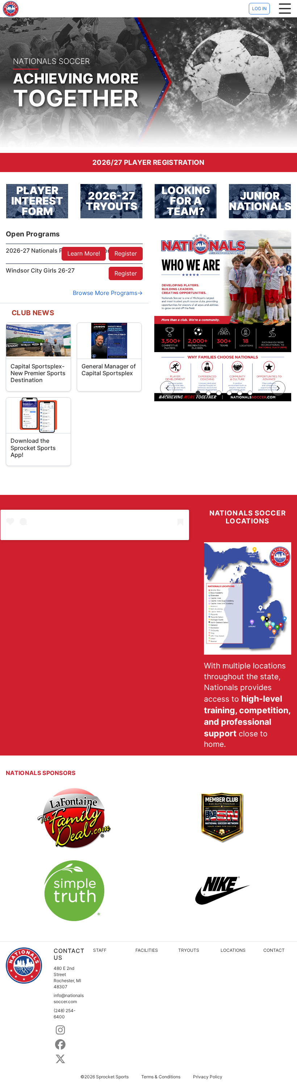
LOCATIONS (233, 950)
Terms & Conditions (160, 1076)
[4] (229, 392)
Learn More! (83, 253)
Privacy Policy (207, 1076)
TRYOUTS (188, 950)
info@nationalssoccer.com (69, 998)
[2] (208, 392)
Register (125, 253)
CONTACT (274, 950)
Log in (259, 8)
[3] (218, 392)
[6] (250, 392)
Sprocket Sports (112, 1076)
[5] (239, 392)
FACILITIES (146, 950)
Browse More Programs (105, 292)
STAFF (99, 950)
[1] (198, 392)
